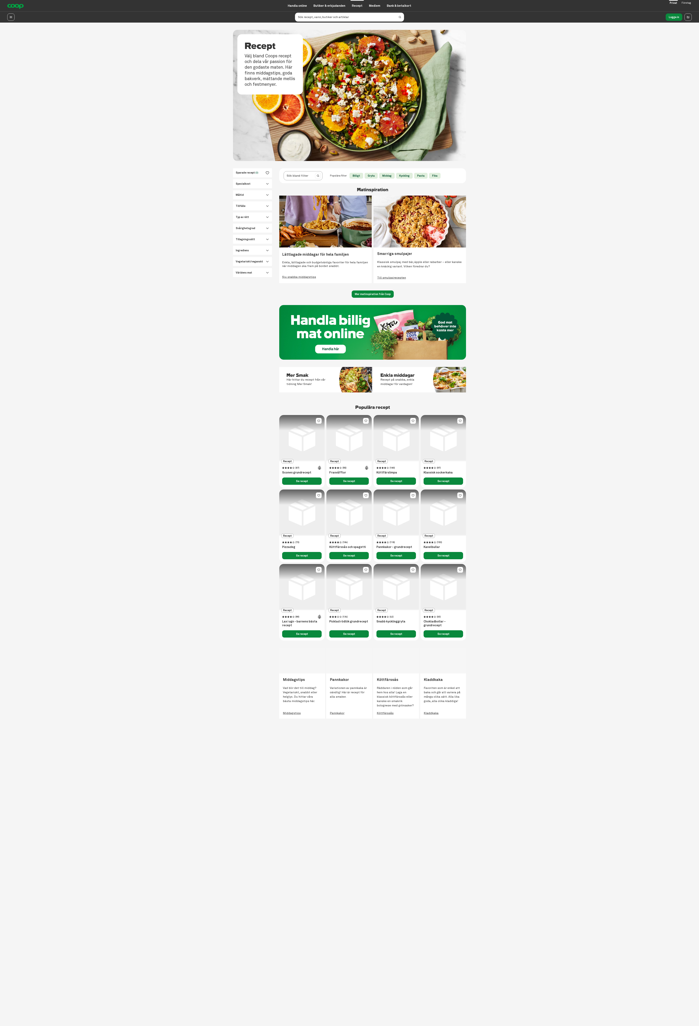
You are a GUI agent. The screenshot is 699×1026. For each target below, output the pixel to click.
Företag (686, 2)
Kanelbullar (432, 547)
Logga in (674, 17)
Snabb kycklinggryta (390, 621)
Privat (673, 3)
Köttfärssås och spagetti (347, 547)
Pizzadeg (288, 547)
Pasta (420, 175)
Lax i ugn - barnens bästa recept (299, 623)
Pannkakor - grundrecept (394, 547)
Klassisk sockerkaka (438, 472)
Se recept (302, 481)
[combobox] (299, 176)
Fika (434, 175)
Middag (387, 175)
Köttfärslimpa (386, 472)
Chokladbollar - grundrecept (435, 623)
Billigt (356, 175)
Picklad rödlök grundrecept (348, 621)
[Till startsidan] (15, 5)
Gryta (371, 175)
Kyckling (404, 175)
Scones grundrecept (296, 472)
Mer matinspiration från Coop (373, 294)
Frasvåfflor (337, 472)
